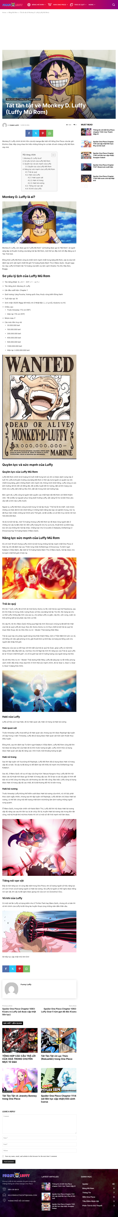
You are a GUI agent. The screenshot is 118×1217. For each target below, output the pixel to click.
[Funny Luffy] (5, 125)
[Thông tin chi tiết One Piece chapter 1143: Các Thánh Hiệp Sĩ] (86, 132)
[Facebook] (28, 133)
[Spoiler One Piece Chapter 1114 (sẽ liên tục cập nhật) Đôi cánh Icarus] (58, 1080)
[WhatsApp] (49, 133)
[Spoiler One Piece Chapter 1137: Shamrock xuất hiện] (86, 167)
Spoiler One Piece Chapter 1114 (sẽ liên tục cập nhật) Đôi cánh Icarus (58, 1098)
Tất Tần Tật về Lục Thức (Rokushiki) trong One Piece (56, 1057)
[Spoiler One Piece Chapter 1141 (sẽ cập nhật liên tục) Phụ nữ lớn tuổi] (86, 143)
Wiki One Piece (34, 99)
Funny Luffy (14, 125)
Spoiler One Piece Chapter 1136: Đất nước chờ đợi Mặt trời (103, 178)
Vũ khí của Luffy (35, 188)
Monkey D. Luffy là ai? (33, 158)
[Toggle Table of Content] (52, 155)
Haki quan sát (37, 177)
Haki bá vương (38, 183)
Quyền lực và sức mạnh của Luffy (38, 164)
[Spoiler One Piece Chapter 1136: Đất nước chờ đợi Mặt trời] (86, 178)
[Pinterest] (42, 133)
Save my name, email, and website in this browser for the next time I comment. (31, 1156)
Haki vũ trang (38, 180)
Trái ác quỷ (32, 172)
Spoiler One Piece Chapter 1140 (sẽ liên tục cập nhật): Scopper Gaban (103, 155)
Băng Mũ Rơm (13, 12)
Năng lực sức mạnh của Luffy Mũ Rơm (39, 169)
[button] (113, 4)
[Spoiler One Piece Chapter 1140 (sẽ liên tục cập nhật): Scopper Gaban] (86, 155)
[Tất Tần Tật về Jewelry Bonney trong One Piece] (20, 1080)
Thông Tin (23, 99)
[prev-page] (82, 186)
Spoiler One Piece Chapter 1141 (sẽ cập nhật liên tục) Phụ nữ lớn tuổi (103, 144)
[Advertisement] (59, 32)
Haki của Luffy (34, 175)
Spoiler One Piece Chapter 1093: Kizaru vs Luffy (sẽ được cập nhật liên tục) (19, 1012)
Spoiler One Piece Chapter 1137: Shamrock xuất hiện (103, 166)
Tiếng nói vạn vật (36, 186)
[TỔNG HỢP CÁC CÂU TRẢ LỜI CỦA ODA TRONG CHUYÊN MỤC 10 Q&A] (20, 1040)
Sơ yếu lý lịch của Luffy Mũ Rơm (37, 161)
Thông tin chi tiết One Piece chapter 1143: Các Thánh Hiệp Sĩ (104, 132)
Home (4, 12)
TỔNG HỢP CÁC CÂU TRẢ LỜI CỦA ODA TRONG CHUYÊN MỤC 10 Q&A (19, 1059)
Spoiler (44, 1091)
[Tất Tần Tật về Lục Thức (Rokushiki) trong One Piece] (58, 1040)
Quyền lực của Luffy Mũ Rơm (39, 166)
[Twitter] (35, 133)
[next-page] (86, 186)
